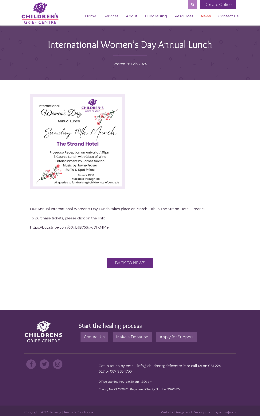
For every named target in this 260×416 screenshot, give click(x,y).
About (131, 16)
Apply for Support (176, 337)
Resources (184, 16)
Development (203, 412)
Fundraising (156, 16)
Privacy (55, 412)
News (206, 16)
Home (90, 16)
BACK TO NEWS (130, 263)
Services (111, 16)
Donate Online (218, 4)
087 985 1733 (121, 371)
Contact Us (228, 16)
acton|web (227, 412)
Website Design (173, 412)
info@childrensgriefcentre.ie (161, 366)
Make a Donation (132, 337)
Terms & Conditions (78, 412)
